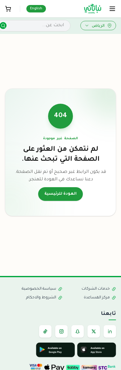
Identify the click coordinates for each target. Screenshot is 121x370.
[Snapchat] (77, 331)
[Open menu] (112, 8)
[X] (93, 331)
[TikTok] (45, 331)
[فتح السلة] (8, 9)
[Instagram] (61, 331)
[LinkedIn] (110, 331)
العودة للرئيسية (60, 194)
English (36, 9)
